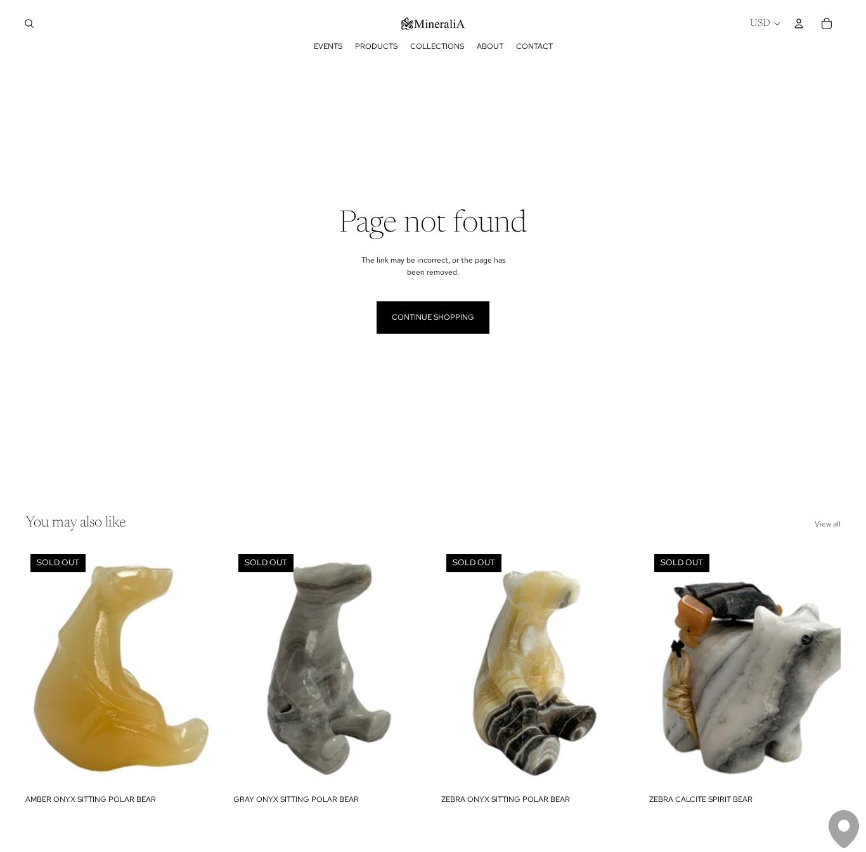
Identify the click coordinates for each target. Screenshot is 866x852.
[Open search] (29, 23)
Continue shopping (433, 317)
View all (828, 524)
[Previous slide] (44, 669)
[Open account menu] (799, 23)
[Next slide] (198, 669)
